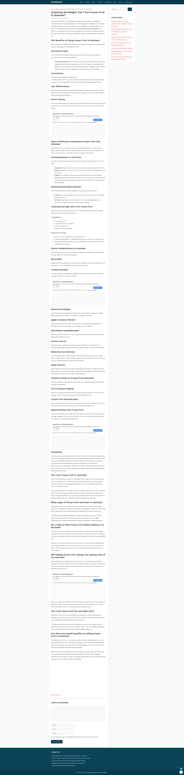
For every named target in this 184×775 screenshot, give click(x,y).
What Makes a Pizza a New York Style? (122, 48)
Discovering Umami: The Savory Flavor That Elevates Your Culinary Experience (122, 31)
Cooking (87, 2)
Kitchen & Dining (59, 9)
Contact (120, 2)
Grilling (93, 2)
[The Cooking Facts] (57, 2)
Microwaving (108, 2)
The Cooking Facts (90, 772)
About (114, 2)
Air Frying (99, 2)
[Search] (130, 9)
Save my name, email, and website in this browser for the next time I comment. (75, 737)
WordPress (104, 772)
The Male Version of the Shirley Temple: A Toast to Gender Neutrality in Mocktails (121, 23)
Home (81, 2)
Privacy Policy (128, 2)
